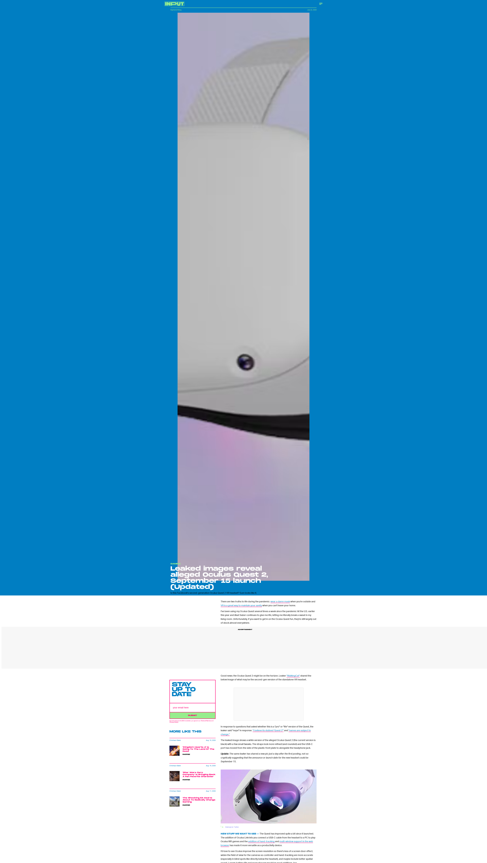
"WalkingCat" (293, 675)
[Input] (174, 4)
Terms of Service (206, 720)
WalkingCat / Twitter (232, 827)
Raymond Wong (175, 10)
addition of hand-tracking (261, 841)
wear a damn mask (280, 601)
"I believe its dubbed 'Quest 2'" (268, 730)
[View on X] (268, 704)
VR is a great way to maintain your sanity (241, 605)
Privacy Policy (174, 722)
